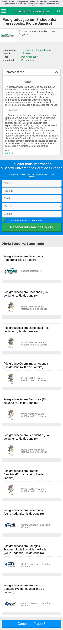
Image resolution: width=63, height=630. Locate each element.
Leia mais (9, 153)
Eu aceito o (24, 220)
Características (14, 72)
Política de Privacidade (31, 220)
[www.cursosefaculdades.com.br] (31, 11)
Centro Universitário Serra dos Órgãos (37, 33)
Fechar (31, 5)
